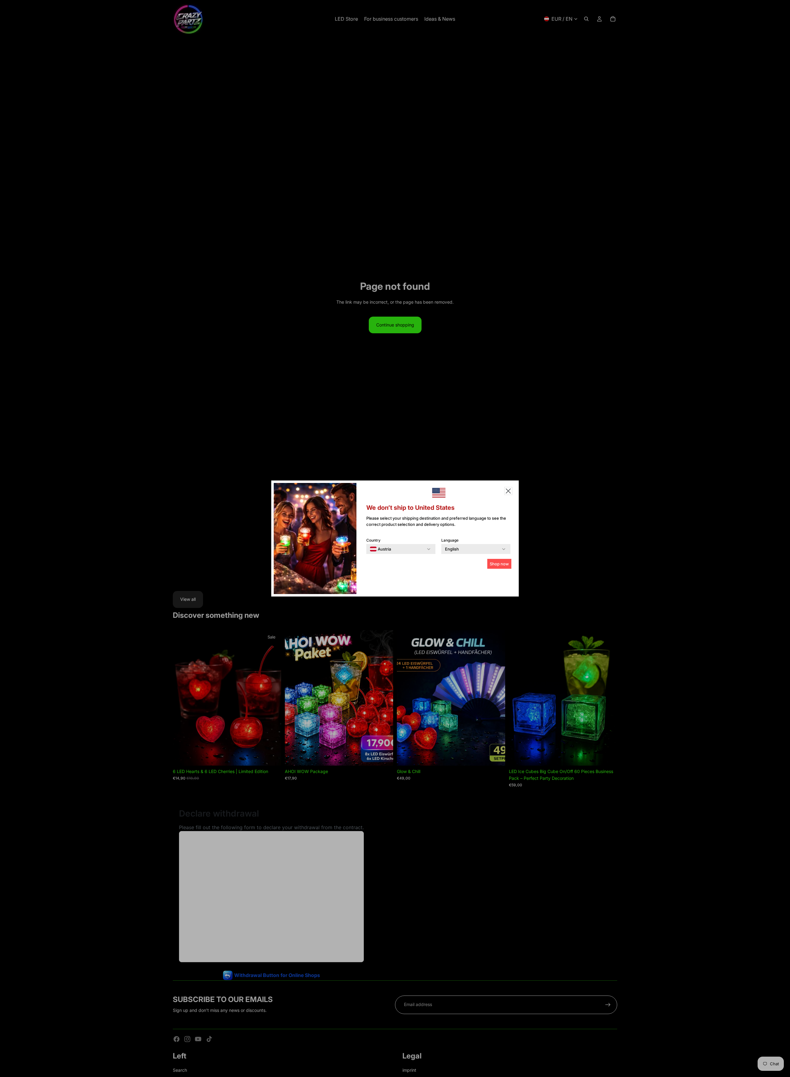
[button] (508, 491)
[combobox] (380, 549)
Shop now (499, 563)
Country (373, 540)
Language (450, 540)
